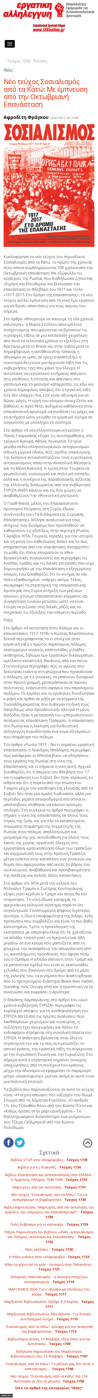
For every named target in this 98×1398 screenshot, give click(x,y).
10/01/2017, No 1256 (63, 118)
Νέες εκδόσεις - (49, 1249)
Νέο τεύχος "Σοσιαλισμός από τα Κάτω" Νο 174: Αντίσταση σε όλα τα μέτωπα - (49, 1378)
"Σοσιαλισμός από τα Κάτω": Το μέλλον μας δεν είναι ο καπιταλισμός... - (49, 1366)
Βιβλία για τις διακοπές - (49, 1167)
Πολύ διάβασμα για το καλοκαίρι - (49, 1224)
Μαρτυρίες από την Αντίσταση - (49, 1187)
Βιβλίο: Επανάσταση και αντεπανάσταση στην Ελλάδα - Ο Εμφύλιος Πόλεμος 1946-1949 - (49, 1177)
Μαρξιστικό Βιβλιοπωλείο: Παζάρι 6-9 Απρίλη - (49, 1304)
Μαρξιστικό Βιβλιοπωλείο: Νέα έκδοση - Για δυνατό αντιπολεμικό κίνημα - (49, 1316)
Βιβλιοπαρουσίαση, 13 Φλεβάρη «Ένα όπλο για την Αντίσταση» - (49, 1341)
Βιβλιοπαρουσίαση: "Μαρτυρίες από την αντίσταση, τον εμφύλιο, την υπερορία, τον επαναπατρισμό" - (49, 1212)
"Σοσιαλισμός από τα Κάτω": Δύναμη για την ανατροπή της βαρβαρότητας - (49, 1329)
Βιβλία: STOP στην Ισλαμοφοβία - (49, 1160)
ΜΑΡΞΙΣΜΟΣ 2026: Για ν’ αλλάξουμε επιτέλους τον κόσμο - (49, 1291)
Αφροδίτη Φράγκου (26, 117)
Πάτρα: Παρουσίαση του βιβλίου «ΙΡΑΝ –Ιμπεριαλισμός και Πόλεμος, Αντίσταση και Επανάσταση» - (49, 1237)
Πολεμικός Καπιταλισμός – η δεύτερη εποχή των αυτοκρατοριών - (49, 1279)
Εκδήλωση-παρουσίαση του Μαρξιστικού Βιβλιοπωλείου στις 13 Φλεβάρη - (49, 1354)
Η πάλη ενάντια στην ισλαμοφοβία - (49, 1257)
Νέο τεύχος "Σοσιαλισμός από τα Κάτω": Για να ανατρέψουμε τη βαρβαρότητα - (49, 1197)
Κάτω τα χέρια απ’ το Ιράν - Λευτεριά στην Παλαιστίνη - (49, 1267)
